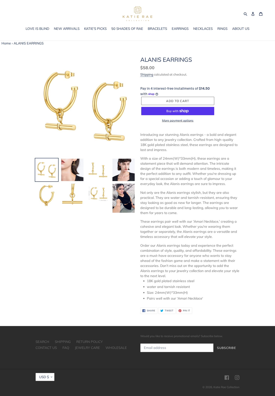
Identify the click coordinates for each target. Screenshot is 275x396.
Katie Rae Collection (226, 387)
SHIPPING (63, 342)
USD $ (44, 377)
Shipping (146, 74)
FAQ (65, 348)
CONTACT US (46, 348)
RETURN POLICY (89, 342)
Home (6, 43)
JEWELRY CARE (87, 348)
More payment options (177, 120)
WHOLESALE (116, 348)
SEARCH (42, 342)
